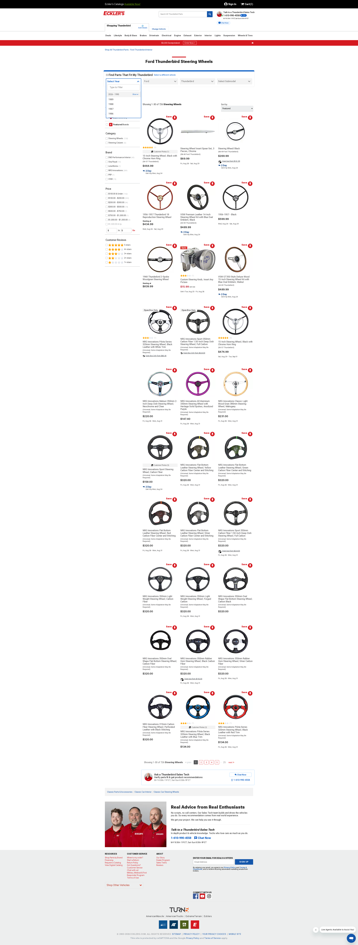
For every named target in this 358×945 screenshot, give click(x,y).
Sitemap (176, 934)
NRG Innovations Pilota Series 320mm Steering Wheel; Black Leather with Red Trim (233, 730)
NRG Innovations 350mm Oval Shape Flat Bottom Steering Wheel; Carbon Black (235, 599)
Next (230, 762)
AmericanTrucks (174, 916)
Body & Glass (131, 35)
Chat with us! (132, 870)
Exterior (198, 35)
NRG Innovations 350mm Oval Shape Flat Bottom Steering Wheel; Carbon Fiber (160, 661)
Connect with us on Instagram (209, 896)
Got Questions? (134, 865)
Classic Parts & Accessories (119, 792)
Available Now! (132, 4)
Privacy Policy (230, 868)
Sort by (224, 104)
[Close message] (252, 43)
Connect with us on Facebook (195, 896)
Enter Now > (190, 43)
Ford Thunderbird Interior (141, 50)
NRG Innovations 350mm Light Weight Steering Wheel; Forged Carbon (195, 599)
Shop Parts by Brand (114, 858)
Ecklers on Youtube (202, 896)
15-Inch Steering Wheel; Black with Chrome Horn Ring (160, 157)
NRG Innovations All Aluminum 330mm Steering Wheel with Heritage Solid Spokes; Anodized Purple (196, 405)
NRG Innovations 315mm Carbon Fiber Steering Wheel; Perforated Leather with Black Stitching (159, 727)
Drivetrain (154, 35)
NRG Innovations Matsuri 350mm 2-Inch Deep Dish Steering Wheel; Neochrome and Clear (160, 404)
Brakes (143, 35)
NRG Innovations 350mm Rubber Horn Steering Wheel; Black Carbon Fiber (197, 661)
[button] (223, 23)
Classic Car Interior (143, 792)
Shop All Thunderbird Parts (117, 50)
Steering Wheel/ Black (229, 148)
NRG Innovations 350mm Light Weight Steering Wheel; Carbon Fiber (158, 599)
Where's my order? (135, 858)
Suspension (229, 35)
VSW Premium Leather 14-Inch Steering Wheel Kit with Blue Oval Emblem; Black (196, 217)
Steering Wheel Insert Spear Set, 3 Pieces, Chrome (197, 150)
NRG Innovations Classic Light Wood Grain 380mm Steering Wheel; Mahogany (233, 404)
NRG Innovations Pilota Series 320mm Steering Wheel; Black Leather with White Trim (157, 344)
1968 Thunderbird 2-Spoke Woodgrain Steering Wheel (156, 278)
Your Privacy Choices (214, 934)
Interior (208, 35)
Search (210, 14)
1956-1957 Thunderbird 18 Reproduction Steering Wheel (157, 215)
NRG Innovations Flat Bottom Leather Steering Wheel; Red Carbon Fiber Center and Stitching (159, 533)
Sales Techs (161, 863)
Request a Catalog (113, 863)
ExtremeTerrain (194, 916)
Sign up (244, 862)
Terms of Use (133, 878)
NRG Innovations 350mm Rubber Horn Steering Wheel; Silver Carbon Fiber (235, 661)
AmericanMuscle (155, 916)
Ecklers (208, 916)
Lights (218, 35)
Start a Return (133, 860)
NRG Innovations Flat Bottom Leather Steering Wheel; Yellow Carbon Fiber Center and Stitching (196, 468)
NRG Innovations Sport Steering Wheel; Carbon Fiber (158, 470)
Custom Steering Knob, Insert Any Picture (196, 281)
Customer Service (134, 868)
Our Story (160, 858)
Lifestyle (118, 35)
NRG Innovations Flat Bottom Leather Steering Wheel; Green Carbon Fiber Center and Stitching (234, 468)
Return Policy (132, 863)
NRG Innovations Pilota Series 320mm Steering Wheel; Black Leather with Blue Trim (195, 734)
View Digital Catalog (114, 865)
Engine (177, 35)
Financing (109, 860)
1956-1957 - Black (227, 214)
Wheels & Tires (245, 35)
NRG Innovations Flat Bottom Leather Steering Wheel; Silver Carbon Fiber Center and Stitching (196, 533)
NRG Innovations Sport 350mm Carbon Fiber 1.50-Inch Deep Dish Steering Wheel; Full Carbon (197, 342)
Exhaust (187, 35)
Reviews (159, 865)
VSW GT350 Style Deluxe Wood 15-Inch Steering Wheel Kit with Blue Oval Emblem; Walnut (233, 279)
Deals (108, 35)
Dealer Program (163, 860)
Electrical (166, 35)
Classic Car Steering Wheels (166, 792)
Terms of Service (212, 938)
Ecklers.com (128, 15)
